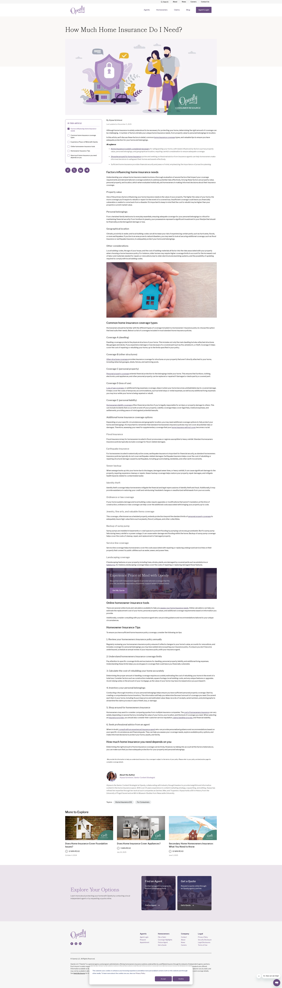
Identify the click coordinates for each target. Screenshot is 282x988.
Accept (163, 979)
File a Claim (162, 937)
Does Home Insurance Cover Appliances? (138, 843)
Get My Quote (119, 590)
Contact (184, 937)
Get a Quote (186, 905)
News (184, 2)
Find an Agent (150, 905)
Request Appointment (144, 941)
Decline (181, 979)
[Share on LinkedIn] (80, 170)
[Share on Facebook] (67, 170)
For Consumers (143, 802)
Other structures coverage (117, 359)
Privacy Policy (140, 973)
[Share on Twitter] (74, 170)
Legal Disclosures (204, 942)
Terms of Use (202, 945)
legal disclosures (79, 973)
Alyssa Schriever (115, 120)
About (175, 2)
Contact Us (205, 2)
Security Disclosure (205, 940)
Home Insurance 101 (123, 802)
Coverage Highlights (165, 940)
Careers (193, 2)
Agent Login (203, 10)
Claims (177, 10)
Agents (147, 10)
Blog (188, 10)
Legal (200, 934)
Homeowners (161, 10)
